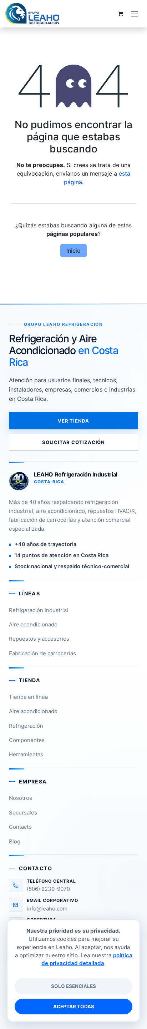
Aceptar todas (73, 1006)
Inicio (73, 250)
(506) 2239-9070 (48, 889)
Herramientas (26, 754)
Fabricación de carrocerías (42, 653)
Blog (14, 841)
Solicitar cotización (73, 442)
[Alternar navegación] (134, 13)
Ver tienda (73, 421)
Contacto (20, 826)
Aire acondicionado (33, 624)
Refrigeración (26, 725)
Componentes (27, 740)
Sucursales (23, 812)
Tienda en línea (28, 696)
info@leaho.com (47, 908)
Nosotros (20, 798)
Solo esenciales (73, 986)
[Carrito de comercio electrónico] (120, 13)
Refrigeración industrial (38, 610)
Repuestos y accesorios (39, 638)
